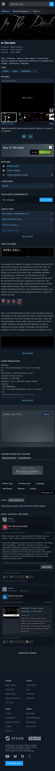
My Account (31, 726)
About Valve (31, 685)
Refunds (8, 731)
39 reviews (11, 521)
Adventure (25, 71)
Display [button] (33, 489)
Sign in (4, 128)
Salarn (10, 588)
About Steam (10, 685)
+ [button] (35, 71)
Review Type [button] (7, 483)
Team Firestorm (16, 47)
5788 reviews (24, 591)
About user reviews (9, 458)
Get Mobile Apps (14, 763)
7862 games (12, 591)
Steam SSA (9, 689)
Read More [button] (46, 567)
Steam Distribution (12, 698)
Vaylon (11, 518)
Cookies (8, 726)
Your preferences (24, 458)
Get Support (31, 722)
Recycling (30, 698)
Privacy (8, 713)
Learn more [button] (46, 200)
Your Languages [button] (15, 500)
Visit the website (9, 225)
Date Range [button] (7, 489)
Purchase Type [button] (24, 483)
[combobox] (29, 4)
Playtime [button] (21, 489)
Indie (15, 71)
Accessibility (10, 718)
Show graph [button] (45, 493)
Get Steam (30, 713)
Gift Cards (9, 702)
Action (6, 71)
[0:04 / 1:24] (27, 97)
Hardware (30, 694)
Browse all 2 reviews (28, 653)
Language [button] (40, 483)
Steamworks (10, 694)
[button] (5, 11)
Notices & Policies (12, 722)
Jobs (28, 689)
